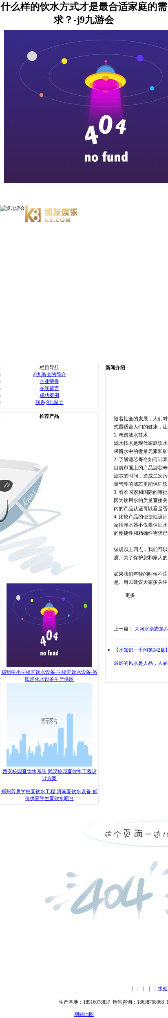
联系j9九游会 (49, 402)
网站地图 (84, 1014)
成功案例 (49, 395)
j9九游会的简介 (49, 374)
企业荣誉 (49, 381)
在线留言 (49, 388)
